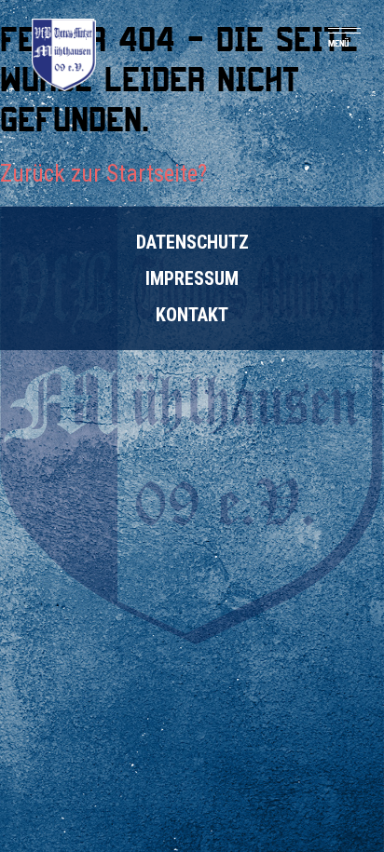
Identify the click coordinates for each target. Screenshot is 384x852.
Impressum (192, 278)
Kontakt (192, 315)
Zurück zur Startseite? (103, 173)
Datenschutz (192, 242)
